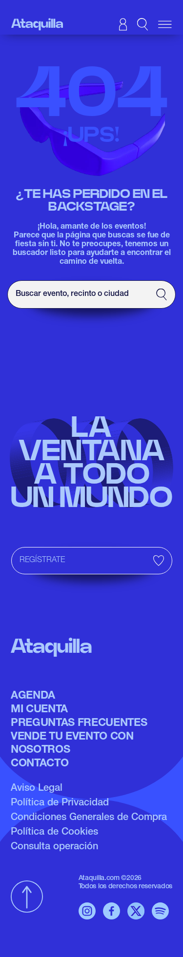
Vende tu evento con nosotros (72, 743)
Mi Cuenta (39, 709)
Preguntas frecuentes (79, 723)
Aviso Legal (36, 789)
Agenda (33, 696)
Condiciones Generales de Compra (89, 818)
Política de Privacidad (60, 803)
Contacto (39, 764)
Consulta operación (54, 847)
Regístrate (42, 561)
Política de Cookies (54, 833)
